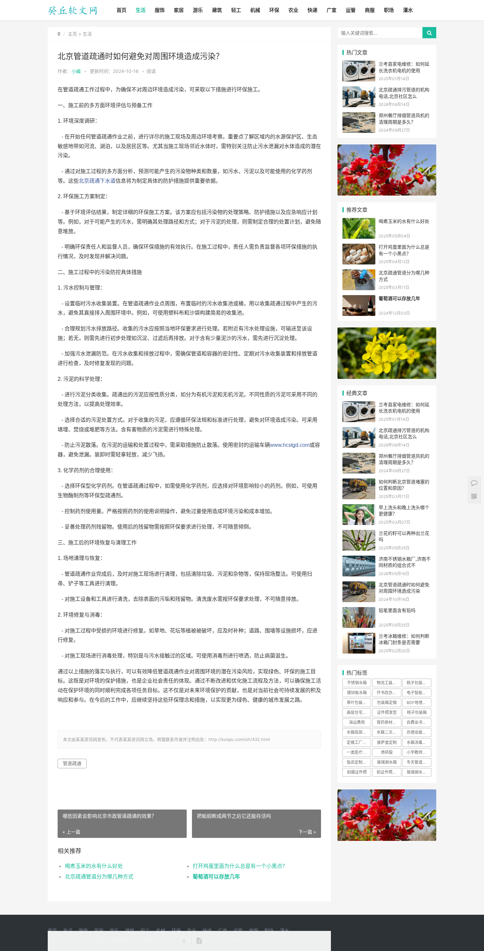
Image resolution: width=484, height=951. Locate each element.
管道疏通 (72, 763)
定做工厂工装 (358, 742)
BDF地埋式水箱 (419, 702)
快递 (312, 10)
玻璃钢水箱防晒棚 (419, 772)
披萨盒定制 (387, 742)
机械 (255, 10)
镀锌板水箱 (357, 692)
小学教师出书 (418, 752)
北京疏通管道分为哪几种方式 (99, 876)
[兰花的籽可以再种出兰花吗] (358, 534)
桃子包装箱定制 (419, 682)
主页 (72, 34)
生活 (141, 10)
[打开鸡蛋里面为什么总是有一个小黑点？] (358, 248)
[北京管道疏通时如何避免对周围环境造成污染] (358, 585)
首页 (121, 10)
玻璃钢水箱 (387, 762)
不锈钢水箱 (357, 682)
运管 (351, 10)
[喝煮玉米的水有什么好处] (358, 222)
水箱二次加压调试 (389, 732)
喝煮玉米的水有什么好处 (94, 866)
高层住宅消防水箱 (359, 712)
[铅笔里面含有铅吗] (358, 611)
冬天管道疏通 (418, 762)
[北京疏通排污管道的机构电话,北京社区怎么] (358, 90)
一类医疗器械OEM (359, 752)
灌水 (408, 10)
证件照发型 (387, 712)
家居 (179, 10)
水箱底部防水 (358, 732)
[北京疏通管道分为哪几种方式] (358, 273)
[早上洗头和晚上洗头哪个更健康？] (358, 508)
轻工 (236, 10)
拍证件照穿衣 (388, 772)
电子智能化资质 (419, 692)
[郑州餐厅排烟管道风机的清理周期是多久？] (358, 116)
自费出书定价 (418, 722)
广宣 (331, 10)
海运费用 (357, 722)
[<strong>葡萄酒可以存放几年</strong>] (358, 299)
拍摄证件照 (357, 772)
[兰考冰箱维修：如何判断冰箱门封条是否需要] (358, 637)
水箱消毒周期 (418, 742)
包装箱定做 (387, 702)
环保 (274, 10)
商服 (370, 10)
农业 (293, 10)
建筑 (217, 10)
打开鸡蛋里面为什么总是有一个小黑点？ (240, 866)
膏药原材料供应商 (389, 722)
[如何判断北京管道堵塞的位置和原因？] (358, 482)
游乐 (198, 10)
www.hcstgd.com (289, 445)
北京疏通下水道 (97, 181)
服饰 (160, 10)
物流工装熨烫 (388, 682)
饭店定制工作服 (359, 762)
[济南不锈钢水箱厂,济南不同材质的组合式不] (358, 560)
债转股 (387, 752)
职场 (389, 10)
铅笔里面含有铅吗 (397, 610)
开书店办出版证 (389, 692)
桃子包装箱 (417, 712)
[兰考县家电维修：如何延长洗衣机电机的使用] (358, 65)
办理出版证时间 (419, 732)
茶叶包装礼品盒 (359, 702)
